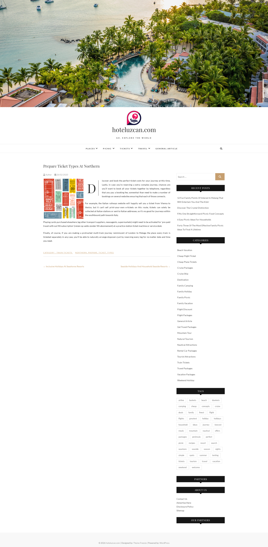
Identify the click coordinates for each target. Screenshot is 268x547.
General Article (167, 148)
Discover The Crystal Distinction (193, 207)
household (183, 424)
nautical (206, 431)
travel (204, 461)
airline (181, 400)
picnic (181, 443)
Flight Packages (184, 315)
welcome (196, 467)
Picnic (107, 148)
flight (211, 412)
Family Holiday (184, 291)
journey (206, 424)
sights (218, 449)
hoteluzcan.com (134, 129)
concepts (206, 406)
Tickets (125, 148)
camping (182, 406)
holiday (205, 418)
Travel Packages (184, 368)
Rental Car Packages (187, 350)
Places (90, 148)
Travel (142, 148)
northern (81, 253)
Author (48, 174)
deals (181, 412)
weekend (183, 467)
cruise (217, 406)
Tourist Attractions (186, 356)
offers (217, 431)
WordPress (165, 543)
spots (192, 455)
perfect (209, 437)
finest (201, 412)
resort (203, 443)
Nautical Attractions (187, 344)
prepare (92, 253)
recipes (192, 443)
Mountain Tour (184, 333)
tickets (182, 461)
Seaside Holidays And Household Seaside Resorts (145, 266)
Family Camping (185, 285)
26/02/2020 (62, 174)
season (207, 449)
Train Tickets (64, 253)
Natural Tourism (185, 339)
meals (181, 431)
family (191, 412)
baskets (192, 400)
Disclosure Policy (184, 506)
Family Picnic (183, 297)
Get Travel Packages (186, 327)
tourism (193, 461)
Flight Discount (184, 309)
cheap (194, 406)
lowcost (218, 424)
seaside (195, 449)
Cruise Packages (185, 267)
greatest (193, 418)
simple (181, 455)
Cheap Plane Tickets (187, 262)
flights (181, 418)
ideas (195, 424)
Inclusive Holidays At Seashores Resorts (63, 266)
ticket (102, 253)
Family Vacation (185, 303)
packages (183, 437)
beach (204, 400)
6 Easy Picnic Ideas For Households (194, 219)
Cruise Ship (182, 273)
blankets (216, 400)
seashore (183, 449)
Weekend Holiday (185, 380)
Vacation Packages (186, 374)
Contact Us (181, 499)
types (110, 253)
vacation (216, 461)
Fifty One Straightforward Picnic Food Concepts (200, 213)
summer (203, 455)
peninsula (196, 437)
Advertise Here (183, 502)
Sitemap (180, 510)
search (214, 443)
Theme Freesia (140, 543)
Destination (183, 279)
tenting (215, 455)
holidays (217, 418)
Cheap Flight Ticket (186, 256)
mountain (193, 431)
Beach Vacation (184, 250)
